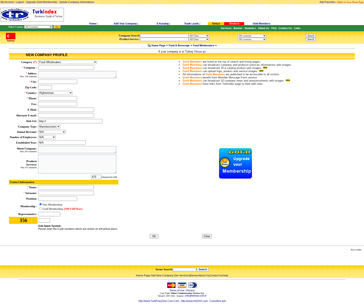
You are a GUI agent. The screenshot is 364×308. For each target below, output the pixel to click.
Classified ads (218, 301)
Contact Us (215, 275)
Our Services (181, 275)
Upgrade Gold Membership (42, 2)
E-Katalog (163, 23)
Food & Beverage (179, 45)
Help (225, 275)
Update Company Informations (76, 2)
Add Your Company (126, 23)
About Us (203, 275)
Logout (20, 2)
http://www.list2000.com (194, 301)
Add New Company (162, 275)
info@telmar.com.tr (195, 295)
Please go (200, 51)
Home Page (158, 45)
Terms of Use (177, 290)
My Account (7, 2)
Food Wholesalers (204, 45)
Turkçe (216, 23)
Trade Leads (191, 23)
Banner (194, 275)
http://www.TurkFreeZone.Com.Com (158, 301)
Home (93, 23)
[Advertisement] (50, 258)
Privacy (190, 290)
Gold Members (261, 23)
